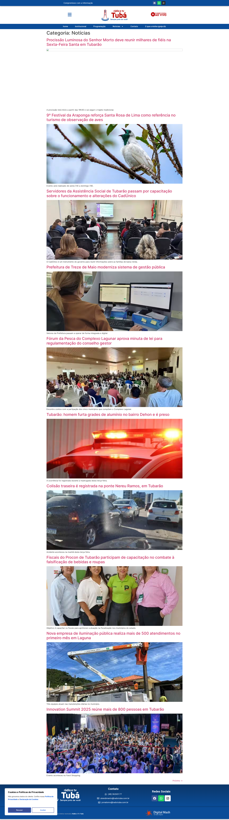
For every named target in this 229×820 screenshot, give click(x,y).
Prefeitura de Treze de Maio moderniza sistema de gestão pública (106, 267)
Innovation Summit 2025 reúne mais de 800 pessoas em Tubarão (105, 709)
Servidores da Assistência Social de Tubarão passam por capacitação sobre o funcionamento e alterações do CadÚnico (109, 193)
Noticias (116, 26)
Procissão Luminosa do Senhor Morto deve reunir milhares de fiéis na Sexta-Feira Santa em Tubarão (109, 42)
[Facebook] (154, 3)
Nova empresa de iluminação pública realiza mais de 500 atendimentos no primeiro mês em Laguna (113, 635)
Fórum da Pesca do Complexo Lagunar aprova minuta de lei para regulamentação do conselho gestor (104, 340)
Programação (99, 26)
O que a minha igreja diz (155, 26)
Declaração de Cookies (29, 799)
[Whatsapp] (159, 3)
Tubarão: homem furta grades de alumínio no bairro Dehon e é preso (108, 414)
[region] (31, 801)
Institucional (80, 26)
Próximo (177, 780)
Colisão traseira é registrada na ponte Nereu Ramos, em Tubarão (105, 486)
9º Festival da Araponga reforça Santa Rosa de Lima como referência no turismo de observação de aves (111, 117)
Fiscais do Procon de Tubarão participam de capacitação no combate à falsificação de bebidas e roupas (110, 559)
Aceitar (43, 810)
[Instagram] (163, 3)
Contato (134, 26)
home (65, 26)
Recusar (19, 810)
